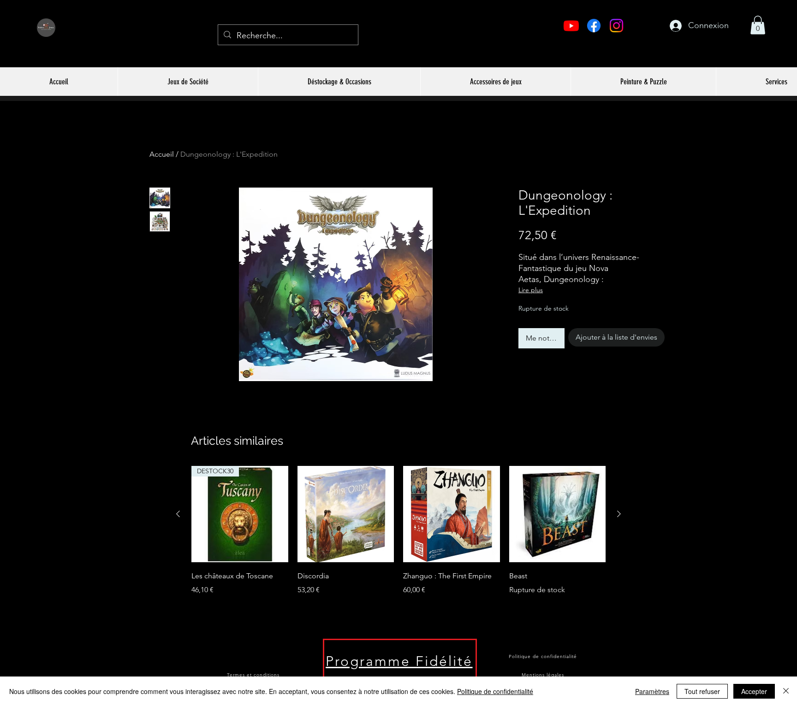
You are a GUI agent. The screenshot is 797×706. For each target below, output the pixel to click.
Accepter (754, 691)
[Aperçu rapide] (345, 514)
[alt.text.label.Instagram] (616, 26)
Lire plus (530, 290)
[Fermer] (785, 691)
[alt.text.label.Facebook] (594, 26)
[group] (398, 543)
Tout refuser (702, 691)
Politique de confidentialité (495, 691)
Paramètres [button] (652, 691)
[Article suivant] (619, 513)
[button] (758, 25)
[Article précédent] (178, 513)
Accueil (161, 154)
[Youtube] (571, 26)
